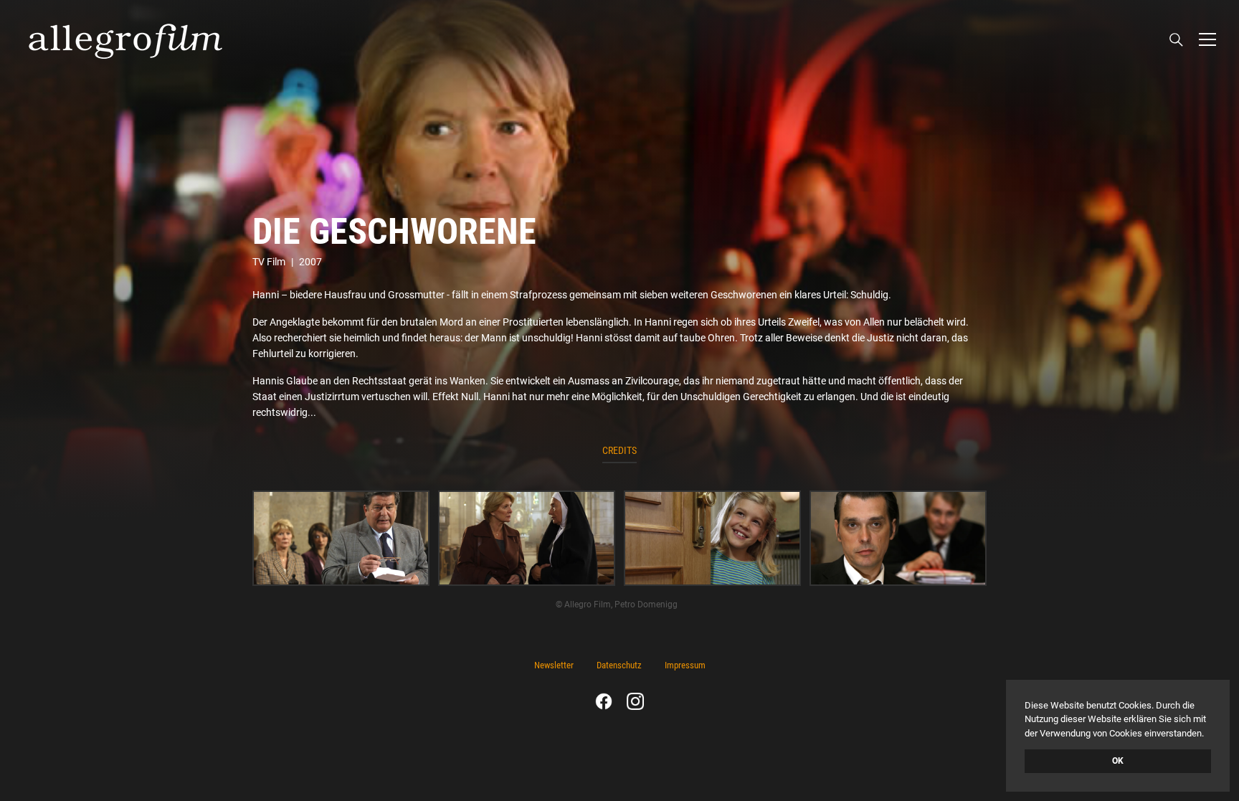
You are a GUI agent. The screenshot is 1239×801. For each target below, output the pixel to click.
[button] (1207, 39)
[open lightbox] (340, 538)
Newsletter (554, 665)
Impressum (685, 665)
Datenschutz (619, 665)
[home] (125, 40)
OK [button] (1118, 761)
